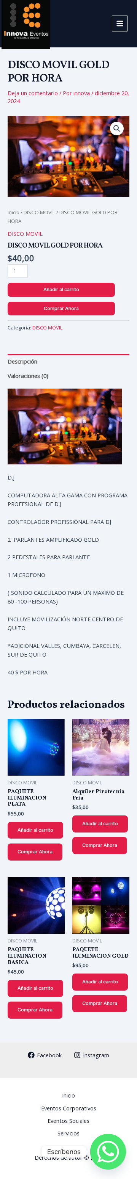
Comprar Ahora (61, 308)
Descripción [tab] (22, 361)
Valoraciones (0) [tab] (28, 375)
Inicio (13, 212)
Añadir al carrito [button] (35, 830)
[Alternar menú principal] (120, 23)
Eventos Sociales (68, 1120)
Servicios (68, 1133)
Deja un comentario (33, 93)
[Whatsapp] (108, 1152)
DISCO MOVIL (39, 212)
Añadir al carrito (61, 289)
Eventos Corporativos (68, 1108)
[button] (117, 128)
